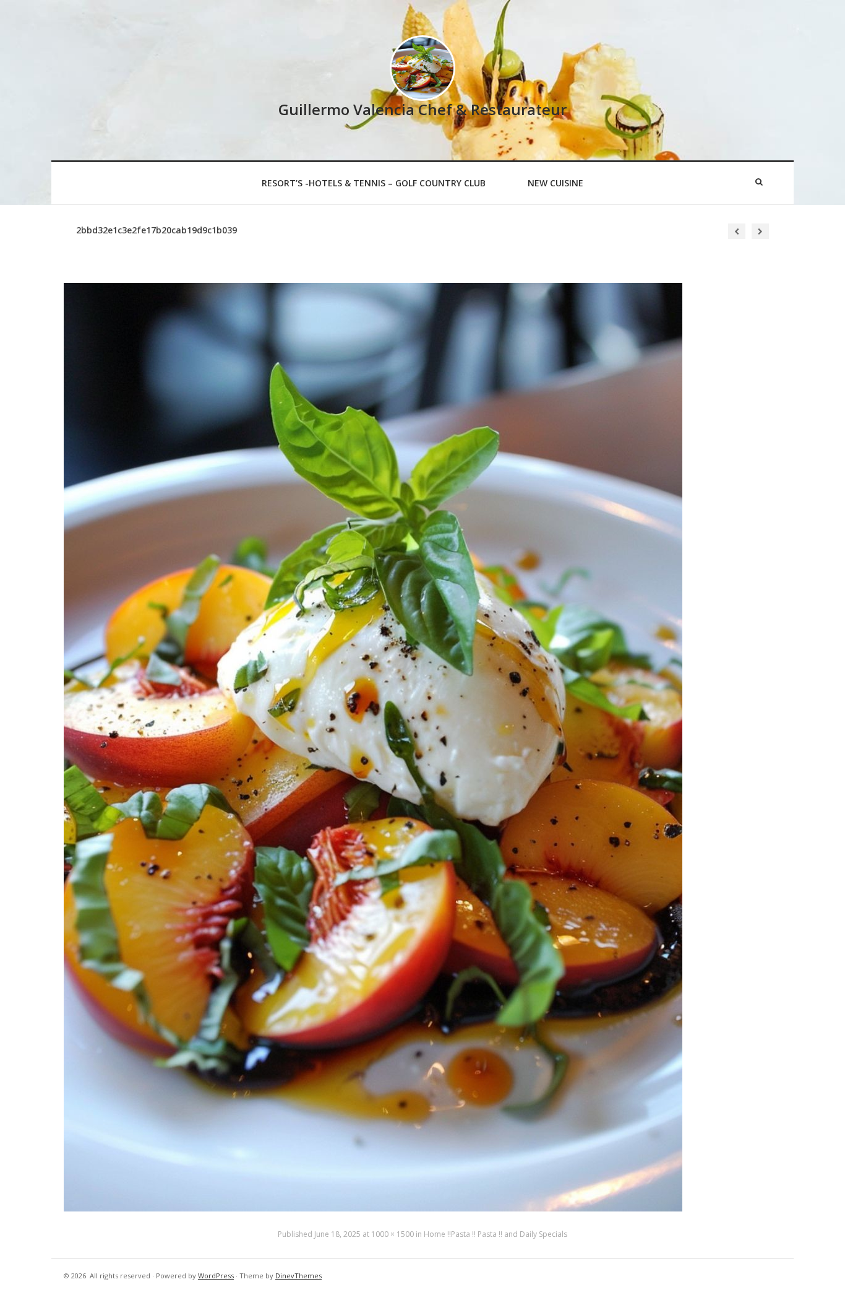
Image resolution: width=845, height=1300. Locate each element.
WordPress (216, 1275)
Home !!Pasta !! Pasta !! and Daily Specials (495, 1234)
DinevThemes (298, 1275)
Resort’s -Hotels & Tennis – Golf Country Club (374, 183)
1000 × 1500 (392, 1234)
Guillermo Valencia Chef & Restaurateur (422, 109)
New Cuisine (555, 183)
